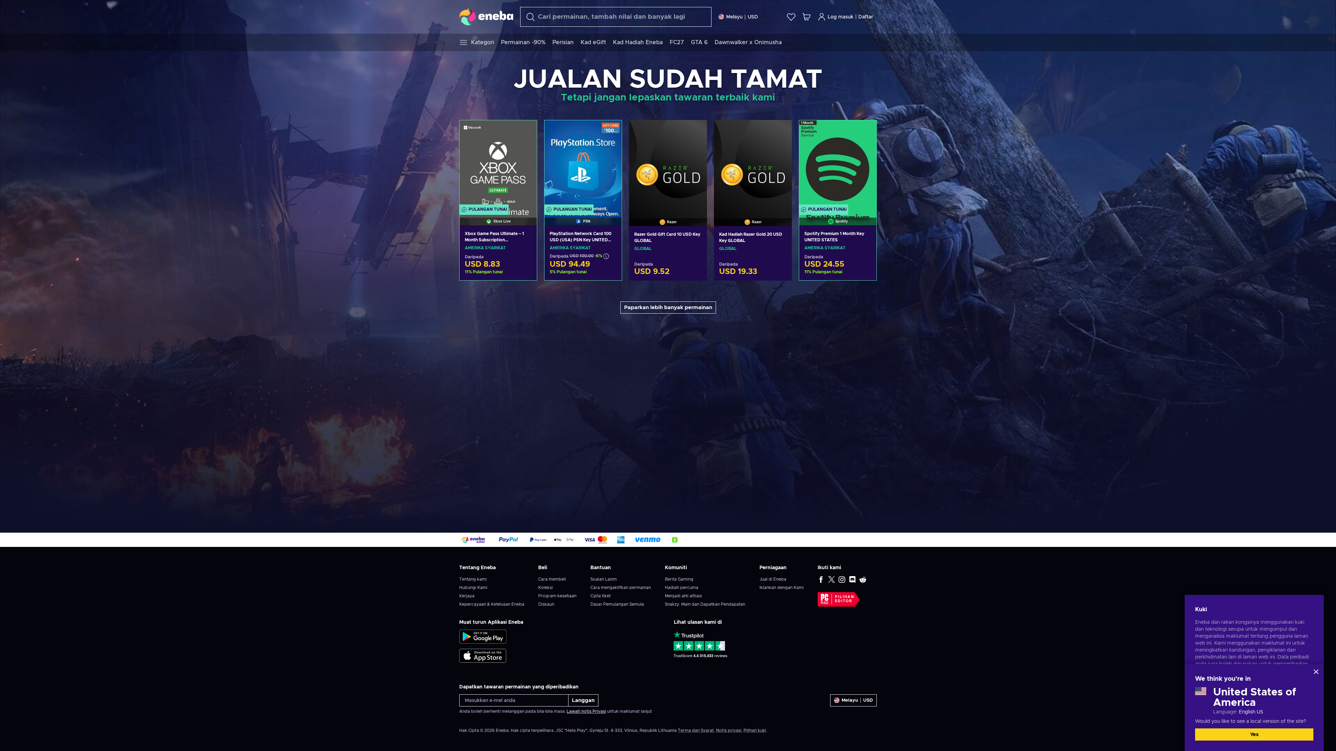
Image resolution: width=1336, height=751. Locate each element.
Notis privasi (728, 730)
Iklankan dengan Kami (782, 588)
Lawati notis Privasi (586, 711)
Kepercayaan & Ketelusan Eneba (491, 604)
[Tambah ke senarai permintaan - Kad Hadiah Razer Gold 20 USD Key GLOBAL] (780, 131)
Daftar (865, 17)
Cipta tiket (600, 596)
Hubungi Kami (473, 588)
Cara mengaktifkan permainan (620, 588)
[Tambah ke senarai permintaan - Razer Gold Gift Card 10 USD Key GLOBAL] (695, 131)
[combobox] (616, 16)
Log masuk (840, 17)
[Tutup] (1316, 671)
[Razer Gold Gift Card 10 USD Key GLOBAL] (668, 164)
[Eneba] (486, 16)
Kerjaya (467, 596)
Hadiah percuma (681, 588)
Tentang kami (473, 579)
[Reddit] (862, 579)
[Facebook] (821, 579)
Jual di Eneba (773, 579)
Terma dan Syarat (696, 730)
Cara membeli (552, 579)
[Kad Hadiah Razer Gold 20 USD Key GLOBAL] (753, 164)
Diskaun (546, 604)
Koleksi (545, 588)
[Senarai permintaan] (791, 17)
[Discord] (852, 579)
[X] (831, 579)
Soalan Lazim (603, 579)
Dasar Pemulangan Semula (617, 604)
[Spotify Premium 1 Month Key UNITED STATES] (837, 164)
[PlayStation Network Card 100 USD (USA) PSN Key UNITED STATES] (583, 164)
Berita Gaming (679, 579)
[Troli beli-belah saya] (806, 17)
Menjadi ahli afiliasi (683, 596)
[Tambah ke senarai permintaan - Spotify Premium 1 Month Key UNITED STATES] (864, 131)
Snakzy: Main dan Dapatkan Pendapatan (705, 604)
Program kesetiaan (557, 596)
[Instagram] (841, 579)
